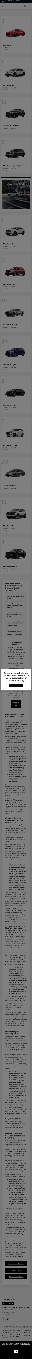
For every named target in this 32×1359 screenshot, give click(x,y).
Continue (16, 686)
